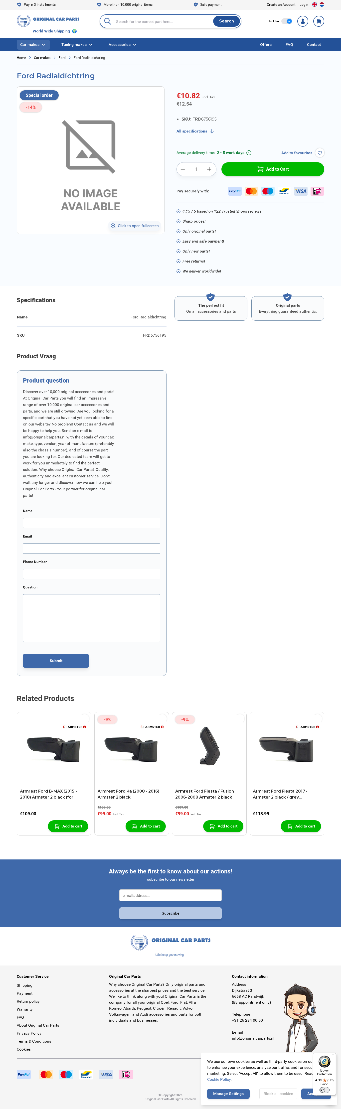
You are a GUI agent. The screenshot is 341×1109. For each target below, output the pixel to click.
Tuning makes (74, 44)
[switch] (286, 21)
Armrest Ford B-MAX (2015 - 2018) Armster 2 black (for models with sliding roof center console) (52, 794)
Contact (314, 44)
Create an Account (281, 4)
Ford (62, 58)
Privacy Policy (29, 1033)
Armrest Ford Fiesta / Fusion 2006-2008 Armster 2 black (204, 794)
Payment (24, 993)
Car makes (29, 44)
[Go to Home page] (48, 21)
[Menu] (333, 1056)
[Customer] (302, 21)
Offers (266, 44)
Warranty (25, 1009)
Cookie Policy (219, 1079)
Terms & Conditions (34, 1041)
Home (21, 58)
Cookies (24, 1049)
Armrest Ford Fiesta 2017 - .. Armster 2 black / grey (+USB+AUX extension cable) (282, 794)
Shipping (24, 985)
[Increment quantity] (209, 169)
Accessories (120, 44)
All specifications (191, 131)
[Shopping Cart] (318, 21)
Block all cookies (278, 1093)
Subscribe (170, 913)
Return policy (28, 1001)
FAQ (289, 44)
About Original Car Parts (38, 1025)
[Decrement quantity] (183, 169)
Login (304, 4)
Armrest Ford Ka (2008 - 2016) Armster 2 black (128, 794)
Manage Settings (228, 1093)
